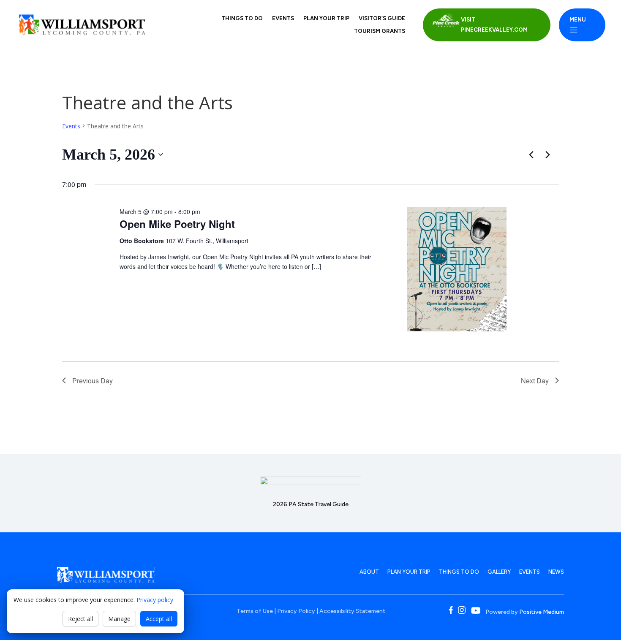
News (556, 572)
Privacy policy (154, 600)
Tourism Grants (379, 31)
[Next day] (547, 154)
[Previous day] (531, 154)
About (369, 572)
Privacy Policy (296, 611)
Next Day (535, 380)
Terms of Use (255, 611)
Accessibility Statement (352, 611)
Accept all (159, 619)
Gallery (499, 572)
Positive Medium (541, 612)
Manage (119, 619)
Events (283, 19)
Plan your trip (326, 19)
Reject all (80, 619)
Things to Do (242, 19)
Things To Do (459, 572)
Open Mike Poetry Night (177, 224)
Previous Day (92, 380)
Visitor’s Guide (382, 19)
